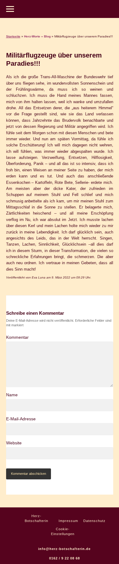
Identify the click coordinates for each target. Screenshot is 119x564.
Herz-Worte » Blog (37, 36)
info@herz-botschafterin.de (64, 549)
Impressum (68, 521)
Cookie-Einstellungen (62, 531)
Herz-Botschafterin (36, 518)
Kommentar (17, 337)
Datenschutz (93, 521)
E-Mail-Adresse (21, 419)
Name (12, 395)
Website (14, 443)
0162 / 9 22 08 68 (64, 558)
